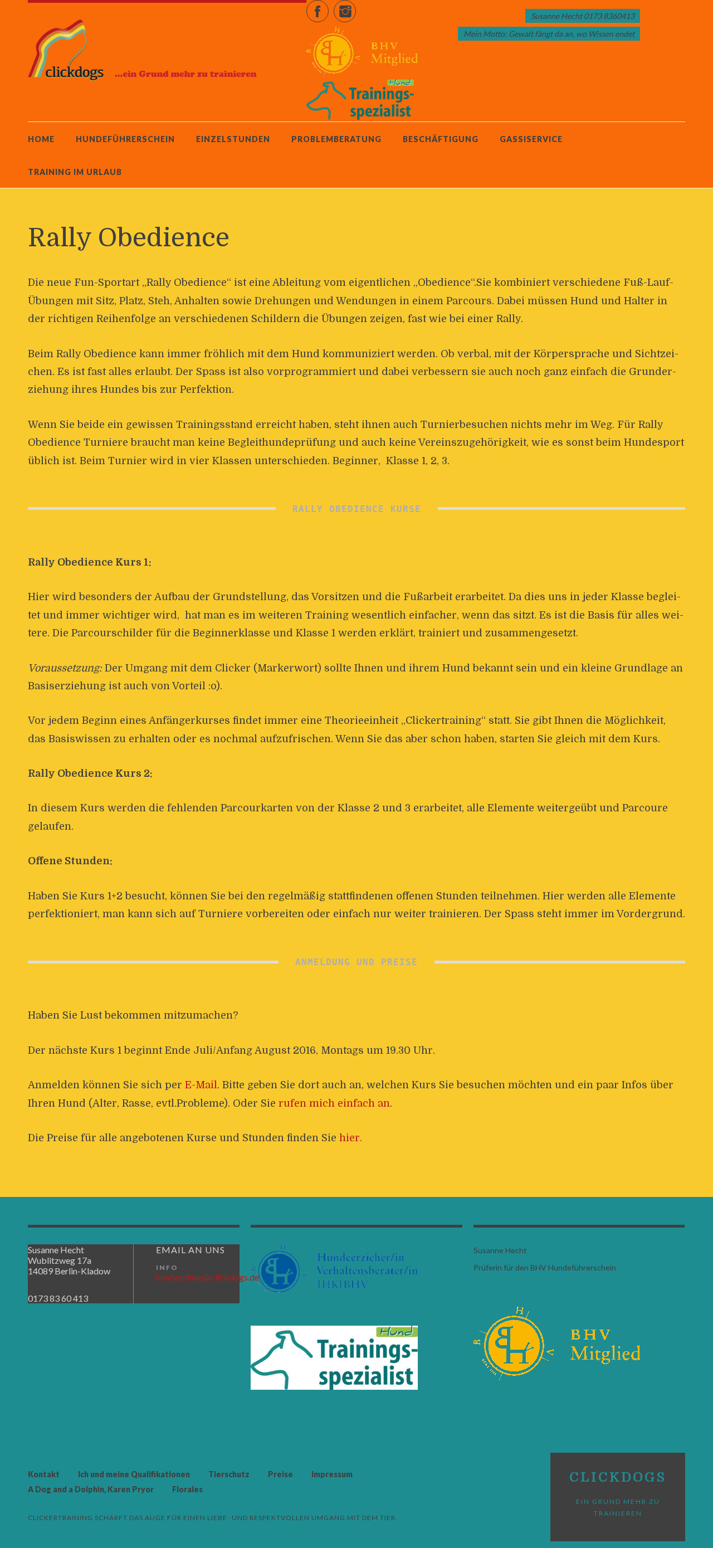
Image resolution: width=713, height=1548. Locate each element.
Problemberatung (336, 139)
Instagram (355, 6)
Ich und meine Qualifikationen (134, 1474)
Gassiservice (531, 139)
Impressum (332, 1474)
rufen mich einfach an (334, 1103)
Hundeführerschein (125, 139)
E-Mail (201, 1085)
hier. (350, 1137)
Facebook (328, 6)
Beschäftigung (440, 139)
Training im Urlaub (75, 172)
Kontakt (44, 1474)
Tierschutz (229, 1474)
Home (41, 139)
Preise (280, 1474)
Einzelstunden (233, 139)
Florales (187, 1489)
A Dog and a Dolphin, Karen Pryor (91, 1489)
